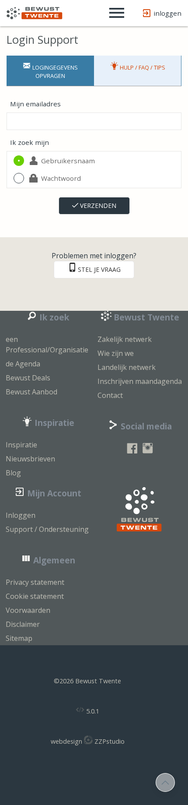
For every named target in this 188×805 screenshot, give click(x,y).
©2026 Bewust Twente (87, 681)
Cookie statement (35, 596)
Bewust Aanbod (31, 392)
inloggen (167, 13)
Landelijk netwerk (126, 367)
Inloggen (20, 515)
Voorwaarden (28, 610)
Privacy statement (35, 582)
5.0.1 (91, 711)
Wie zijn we (115, 353)
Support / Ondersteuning (47, 529)
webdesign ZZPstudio (88, 741)
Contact (110, 395)
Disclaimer (23, 624)
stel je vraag (99, 269)
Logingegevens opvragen (54, 71)
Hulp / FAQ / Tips (141, 67)
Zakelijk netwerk (124, 339)
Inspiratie (21, 445)
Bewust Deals (28, 378)
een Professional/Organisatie (47, 344)
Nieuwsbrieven (30, 459)
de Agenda (23, 364)
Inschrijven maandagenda (139, 381)
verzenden (97, 205)
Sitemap (19, 638)
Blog (13, 473)
